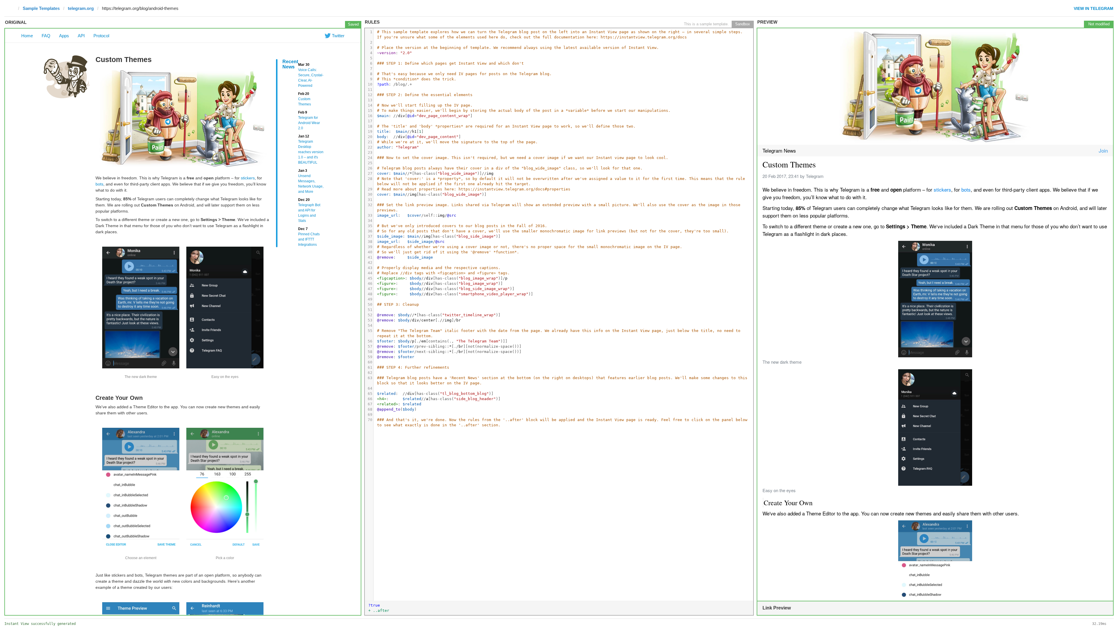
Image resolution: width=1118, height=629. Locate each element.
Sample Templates (41, 8)
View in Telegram (1093, 8)
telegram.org (81, 8)
